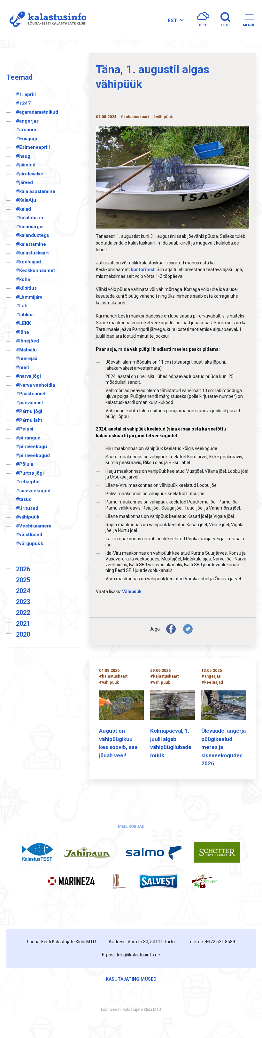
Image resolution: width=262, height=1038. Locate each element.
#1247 (23, 103)
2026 (23, 569)
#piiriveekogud (33, 455)
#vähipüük (27, 517)
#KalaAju (26, 200)
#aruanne (27, 130)
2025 (23, 580)
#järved (24, 182)
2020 (23, 634)
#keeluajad (28, 262)
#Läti (21, 306)
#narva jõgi (28, 376)
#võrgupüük (29, 543)
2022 (23, 612)
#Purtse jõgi (30, 473)
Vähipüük (132, 591)
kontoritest (143, 269)
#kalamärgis (29, 226)
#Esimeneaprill (33, 147)
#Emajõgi (26, 138)
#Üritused (27, 508)
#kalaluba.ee (30, 218)
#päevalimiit (29, 403)
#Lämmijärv (29, 297)
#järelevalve (29, 174)
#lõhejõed (27, 341)
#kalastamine (31, 244)
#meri (22, 367)
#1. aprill (26, 94)
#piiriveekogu (31, 446)
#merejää (26, 358)
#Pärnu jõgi (29, 411)
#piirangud (28, 438)
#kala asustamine (35, 191)
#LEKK (23, 323)
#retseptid (28, 482)
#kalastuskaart (32, 253)
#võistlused (29, 534)
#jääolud (25, 165)
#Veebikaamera (33, 526)
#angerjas (27, 121)
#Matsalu (26, 350)
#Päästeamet (31, 394)
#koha (23, 279)
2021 (23, 623)
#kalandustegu (33, 235)
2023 (23, 602)
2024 (23, 591)
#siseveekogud (33, 491)
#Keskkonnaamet (35, 270)
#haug (23, 156)
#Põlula (24, 464)
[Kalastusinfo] (46, 20)
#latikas (25, 315)
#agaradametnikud (37, 112)
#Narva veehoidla (35, 385)
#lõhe (22, 332)
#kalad (23, 209)
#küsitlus (26, 288)
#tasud (24, 499)
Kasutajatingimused (131, 979)
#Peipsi (24, 429)
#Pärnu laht (29, 420)
